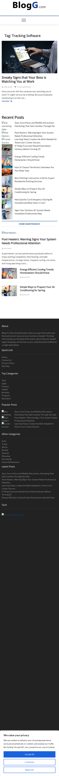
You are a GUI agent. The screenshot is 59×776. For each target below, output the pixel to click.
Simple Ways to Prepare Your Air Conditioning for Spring (37, 288)
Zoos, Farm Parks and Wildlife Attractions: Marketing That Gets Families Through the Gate (28, 126)
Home (4, 357)
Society (5, 450)
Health (5, 389)
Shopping (6, 456)
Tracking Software (24, 87)
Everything (6, 459)
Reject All (29, 770)
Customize (29, 762)
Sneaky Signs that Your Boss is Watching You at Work (24, 79)
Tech (4, 380)
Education (6, 398)
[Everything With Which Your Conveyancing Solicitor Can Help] (29, 620)
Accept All (29, 754)
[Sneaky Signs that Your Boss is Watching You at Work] (29, 57)
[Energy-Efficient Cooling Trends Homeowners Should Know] (9, 273)
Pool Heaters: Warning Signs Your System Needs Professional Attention (29, 241)
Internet (5, 453)
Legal (4, 383)
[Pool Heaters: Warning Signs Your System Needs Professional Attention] (29, 232)
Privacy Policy (8, 363)
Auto (4, 441)
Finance (5, 386)
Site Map (5, 366)
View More (9, 101)
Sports (4, 447)
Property (6, 395)
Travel (4, 444)
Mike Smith (7, 87)
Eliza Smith (7, 248)
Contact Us (7, 360)
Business (5, 392)
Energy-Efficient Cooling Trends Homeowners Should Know (37, 271)
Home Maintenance (10, 462)
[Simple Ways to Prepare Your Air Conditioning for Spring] (9, 290)
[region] (29, 753)
